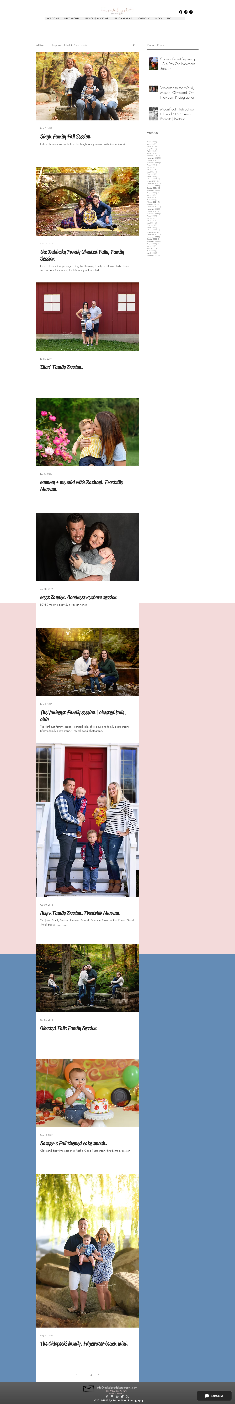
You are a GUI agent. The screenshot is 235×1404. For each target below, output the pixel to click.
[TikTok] (122, 1396)
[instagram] (191, 12)
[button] (134, 45)
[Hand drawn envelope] (89, 1388)
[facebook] (180, 12)
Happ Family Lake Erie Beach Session (69, 45)
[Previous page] (77, 1375)
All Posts (40, 45)
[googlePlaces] (186, 12)
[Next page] (98, 1375)
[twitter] (127, 1396)
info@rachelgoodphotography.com (117, 1387)
